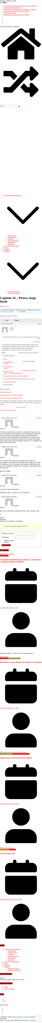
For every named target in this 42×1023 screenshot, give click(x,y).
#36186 (39, 497)
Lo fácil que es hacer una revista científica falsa (11, 398)
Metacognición (17, 754)
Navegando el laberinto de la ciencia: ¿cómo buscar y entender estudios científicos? (20, 6)
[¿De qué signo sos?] (6, 848)
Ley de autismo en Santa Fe (9, 381)
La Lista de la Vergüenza (11, 246)
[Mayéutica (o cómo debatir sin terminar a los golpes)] (4, 656)
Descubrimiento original (5, 392)
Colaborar (7, 249)
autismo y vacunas (30, 379)
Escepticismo (4, 658)
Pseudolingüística (13, 241)
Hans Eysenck (37, 341)
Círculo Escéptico (9, 989)
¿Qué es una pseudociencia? (12, 195)
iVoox (17, 407)
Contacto (6, 251)
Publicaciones (4, 556)
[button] (23, 234)
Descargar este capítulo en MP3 (28, 370)
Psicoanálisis (12, 235)
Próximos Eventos (13, 291)
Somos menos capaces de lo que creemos (16, 11)
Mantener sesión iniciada (9, 541)
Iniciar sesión (6, 545)
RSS (21, 407)
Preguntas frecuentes (14, 293)
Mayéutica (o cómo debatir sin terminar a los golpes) (20, 9)
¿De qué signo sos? (10, 13)
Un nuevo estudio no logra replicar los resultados (11, 395)
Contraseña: (5, 537)
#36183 (39, 418)
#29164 (39, 323)
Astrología (11, 244)
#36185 (39, 475)
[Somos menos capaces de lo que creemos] (13, 752)
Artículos (7, 306)
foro (28, 402)
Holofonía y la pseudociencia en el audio (16, 14)
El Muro (5, 359)
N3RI (5, 987)
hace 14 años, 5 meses (6, 311)
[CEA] (2, 978)
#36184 (39, 447)
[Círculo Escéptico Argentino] (21, 60)
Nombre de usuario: (8, 533)
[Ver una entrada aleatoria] (21, 102)
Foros (5, 248)
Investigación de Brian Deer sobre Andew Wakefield (15, 376)
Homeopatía (11, 242)
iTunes (24, 407)
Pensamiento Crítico (14, 658)
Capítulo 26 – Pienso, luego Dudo (8, 410)
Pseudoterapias (12, 237)
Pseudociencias (4, 849)
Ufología (10, 239)
